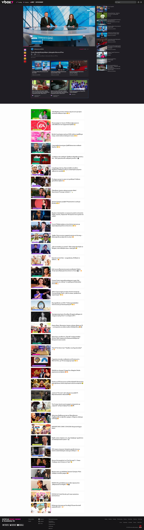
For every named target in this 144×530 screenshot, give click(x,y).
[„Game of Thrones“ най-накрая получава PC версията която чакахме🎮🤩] (41, 395)
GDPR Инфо (51, 526)
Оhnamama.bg (119, 519)
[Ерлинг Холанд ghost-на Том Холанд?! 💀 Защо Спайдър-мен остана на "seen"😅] (41, 463)
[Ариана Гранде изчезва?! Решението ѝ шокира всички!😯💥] (41, 204)
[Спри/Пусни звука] (27, 45)
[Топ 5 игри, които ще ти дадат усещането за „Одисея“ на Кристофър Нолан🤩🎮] (41, 407)
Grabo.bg (135, 519)
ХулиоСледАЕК (111, 6)
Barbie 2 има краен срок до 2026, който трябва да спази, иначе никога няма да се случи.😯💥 (67, 134)
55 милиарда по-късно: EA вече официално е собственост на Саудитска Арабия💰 (65, 123)
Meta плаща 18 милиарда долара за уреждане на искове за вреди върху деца (114, 46)
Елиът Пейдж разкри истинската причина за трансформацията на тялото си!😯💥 (66, 224)
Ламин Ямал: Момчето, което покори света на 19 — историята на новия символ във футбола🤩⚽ (67, 326)
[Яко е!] (25, 49)
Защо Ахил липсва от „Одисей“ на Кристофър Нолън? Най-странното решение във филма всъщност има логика (66, 338)
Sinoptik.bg (130, 519)
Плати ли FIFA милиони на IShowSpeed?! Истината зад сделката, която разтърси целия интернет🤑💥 (67, 383)
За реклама (125, 522)
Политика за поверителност (52, 522)
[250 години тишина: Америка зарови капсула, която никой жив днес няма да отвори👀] (41, 452)
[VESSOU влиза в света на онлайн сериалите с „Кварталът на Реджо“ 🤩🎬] (41, 485)
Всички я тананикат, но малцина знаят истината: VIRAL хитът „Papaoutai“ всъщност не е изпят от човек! (67, 214)
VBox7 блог (139, 522)
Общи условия (31, 519)
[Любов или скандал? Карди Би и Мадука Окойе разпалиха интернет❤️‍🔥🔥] (41, 373)
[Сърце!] (25, 55)
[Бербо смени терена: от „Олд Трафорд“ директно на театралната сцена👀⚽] (41, 440)
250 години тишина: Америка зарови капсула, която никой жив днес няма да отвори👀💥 (66, 449)
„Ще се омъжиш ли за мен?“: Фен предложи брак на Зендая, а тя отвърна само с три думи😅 (67, 247)
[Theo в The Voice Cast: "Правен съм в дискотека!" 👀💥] (41, 350)
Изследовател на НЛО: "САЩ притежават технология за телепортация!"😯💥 (65, 303)
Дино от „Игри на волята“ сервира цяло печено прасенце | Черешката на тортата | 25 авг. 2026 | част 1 (59, 92)
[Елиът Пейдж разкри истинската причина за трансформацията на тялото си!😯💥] (41, 227)
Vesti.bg (110, 519)
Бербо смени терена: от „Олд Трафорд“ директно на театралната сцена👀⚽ (67, 438)
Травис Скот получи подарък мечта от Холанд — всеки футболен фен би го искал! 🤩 (67, 236)
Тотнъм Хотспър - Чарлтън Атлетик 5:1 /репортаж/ (114, 14)
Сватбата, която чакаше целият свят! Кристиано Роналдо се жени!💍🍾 (64, 191)
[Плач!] (25, 58)
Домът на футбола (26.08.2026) (112, 59)
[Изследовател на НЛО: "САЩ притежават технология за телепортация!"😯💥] (41, 305)
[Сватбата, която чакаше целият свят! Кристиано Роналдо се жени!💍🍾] (41, 193)
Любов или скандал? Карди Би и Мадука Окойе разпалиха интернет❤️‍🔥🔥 (66, 371)
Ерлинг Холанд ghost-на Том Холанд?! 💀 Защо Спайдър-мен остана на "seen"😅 (66, 461)
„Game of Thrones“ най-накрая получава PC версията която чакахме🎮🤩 (65, 393)
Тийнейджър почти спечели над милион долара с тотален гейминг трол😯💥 (67, 112)
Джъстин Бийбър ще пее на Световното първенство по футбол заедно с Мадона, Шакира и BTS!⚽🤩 (67, 417)
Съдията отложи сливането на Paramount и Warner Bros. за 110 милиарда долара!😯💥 (65, 359)
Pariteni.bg (140, 519)
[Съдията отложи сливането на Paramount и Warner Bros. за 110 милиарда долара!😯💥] (41, 362)
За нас (121, 522)
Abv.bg (106, 519)
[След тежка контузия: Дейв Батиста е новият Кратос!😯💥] (41, 148)
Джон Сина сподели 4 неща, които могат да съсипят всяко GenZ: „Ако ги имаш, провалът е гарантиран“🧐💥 (66, 293)
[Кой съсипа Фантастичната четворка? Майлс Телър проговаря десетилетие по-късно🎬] (41, 272)
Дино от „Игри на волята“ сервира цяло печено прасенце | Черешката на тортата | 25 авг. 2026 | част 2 (40, 92)
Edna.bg (125, 519)
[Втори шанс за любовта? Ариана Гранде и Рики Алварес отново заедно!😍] (41, 474)
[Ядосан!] (25, 61)
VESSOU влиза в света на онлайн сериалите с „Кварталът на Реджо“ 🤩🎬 (66, 483)
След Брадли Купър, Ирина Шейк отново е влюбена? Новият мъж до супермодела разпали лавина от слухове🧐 (66, 169)
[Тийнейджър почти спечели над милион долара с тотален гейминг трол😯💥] (41, 114)
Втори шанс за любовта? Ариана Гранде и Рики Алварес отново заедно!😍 (66, 472)
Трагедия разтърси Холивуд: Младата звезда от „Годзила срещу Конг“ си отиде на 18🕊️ (67, 314)
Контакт (130, 522)
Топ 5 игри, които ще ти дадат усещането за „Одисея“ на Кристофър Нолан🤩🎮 (66, 404)
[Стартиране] (25, 45)
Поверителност (52, 524)
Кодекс (29, 521)
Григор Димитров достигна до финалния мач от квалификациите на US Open (114, 20)
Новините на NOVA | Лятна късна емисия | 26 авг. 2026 (58, 72)
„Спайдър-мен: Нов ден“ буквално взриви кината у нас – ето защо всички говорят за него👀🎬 (67, 157)
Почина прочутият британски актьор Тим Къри (77, 72)
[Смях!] (25, 52)
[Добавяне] (93, 10)
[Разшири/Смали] (90, 45)
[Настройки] (93, 8)
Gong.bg (114, 519)
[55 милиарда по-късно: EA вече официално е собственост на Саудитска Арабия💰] (41, 125)
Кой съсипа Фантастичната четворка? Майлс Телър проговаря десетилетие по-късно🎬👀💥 (67, 269)
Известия (50, 528)
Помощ (134, 522)
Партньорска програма (53, 519)
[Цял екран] (93, 45)
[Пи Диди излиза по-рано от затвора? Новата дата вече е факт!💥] (41, 182)
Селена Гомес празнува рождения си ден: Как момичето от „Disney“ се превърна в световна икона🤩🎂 (66, 282)
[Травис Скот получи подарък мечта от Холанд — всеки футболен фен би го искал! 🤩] (41, 238)
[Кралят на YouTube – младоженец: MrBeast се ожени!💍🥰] (41, 260)
